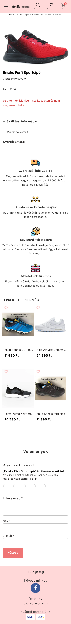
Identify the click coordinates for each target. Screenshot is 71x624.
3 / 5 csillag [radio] (28, 488)
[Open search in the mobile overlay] (37, 5)
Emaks (20, 142)
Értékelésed (13, 498)
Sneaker (35, 14)
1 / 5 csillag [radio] (7, 488)
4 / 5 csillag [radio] (38, 488)
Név (7, 521)
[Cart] (64, 5)
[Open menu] (6, 6)
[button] (64, 5)
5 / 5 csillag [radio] (48, 488)
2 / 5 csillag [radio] (17, 488)
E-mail (8, 536)
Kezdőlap (13, 14)
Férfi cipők (25, 14)
